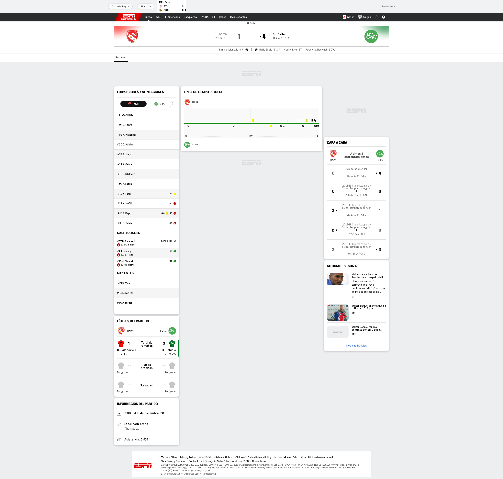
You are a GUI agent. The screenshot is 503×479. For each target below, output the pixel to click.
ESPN (128, 17)
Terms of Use (169, 457)
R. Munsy (126, 251)
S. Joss (127, 154)
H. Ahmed (127, 261)
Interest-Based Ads (285, 457)
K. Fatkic (127, 184)
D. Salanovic (129, 241)
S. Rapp (127, 213)
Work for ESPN (240, 461)
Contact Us (195, 461)
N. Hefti (127, 203)
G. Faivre (127, 125)
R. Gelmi (127, 164)
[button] (376, 17)
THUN (195, 102)
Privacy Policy (188, 457)
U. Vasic (126, 283)
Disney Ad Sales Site (217, 461)
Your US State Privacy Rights (215, 457)
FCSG (195, 144)
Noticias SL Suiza (356, 345)
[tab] (133, 104)
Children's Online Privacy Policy (253, 457)
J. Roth (127, 193)
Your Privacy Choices (173, 461)
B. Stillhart (129, 174)
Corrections (259, 461)
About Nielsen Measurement (316, 457)
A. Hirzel (127, 303)
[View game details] (356, 173)
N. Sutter (127, 293)
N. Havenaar (129, 134)
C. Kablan (128, 144)
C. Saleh (127, 223)
